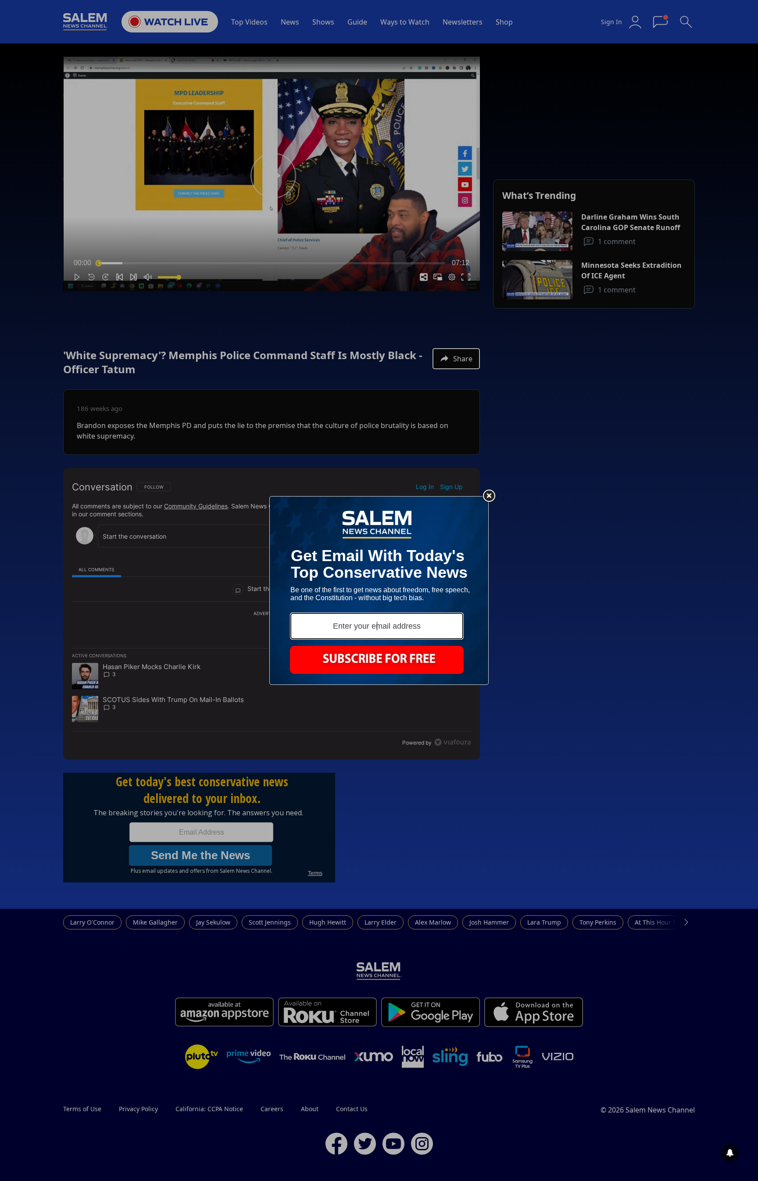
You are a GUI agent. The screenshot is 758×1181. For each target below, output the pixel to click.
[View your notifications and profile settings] (730, 1153)
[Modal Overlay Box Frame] (379, 590)
